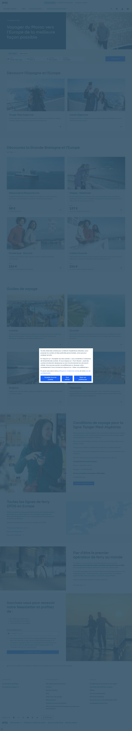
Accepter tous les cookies (50, 378)
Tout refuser (67, 378)
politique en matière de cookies (69, 371)
